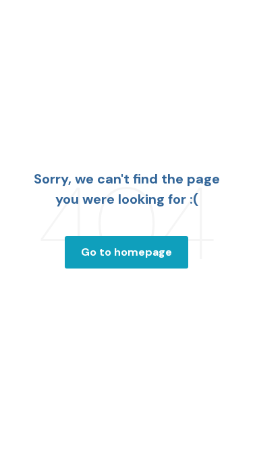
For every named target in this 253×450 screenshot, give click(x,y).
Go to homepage (126, 252)
